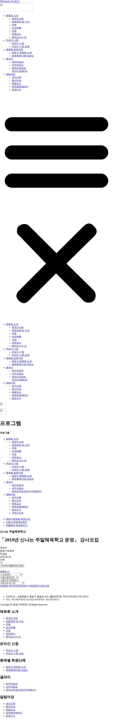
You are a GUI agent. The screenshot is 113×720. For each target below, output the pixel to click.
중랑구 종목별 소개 (22, 52)
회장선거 (16, 89)
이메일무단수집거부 (38, 586)
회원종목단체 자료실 (23, 56)
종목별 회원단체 (14, 49)
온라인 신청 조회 (20, 46)
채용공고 (16, 83)
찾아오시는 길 (19, 37)
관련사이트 (18, 513)
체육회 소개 (12, 15)
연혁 (14, 25)
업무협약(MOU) (20, 86)
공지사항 (16, 77)
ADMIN (4, 586)
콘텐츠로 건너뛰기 (9, 1)
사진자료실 (18, 65)
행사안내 (16, 80)
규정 (14, 31)
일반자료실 (18, 62)
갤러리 (9, 59)
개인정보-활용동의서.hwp (12, 566)
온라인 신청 (12, 40)
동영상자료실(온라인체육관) (26, 491)
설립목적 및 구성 (20, 22)
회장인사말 (18, 18)
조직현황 (16, 28)
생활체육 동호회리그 (17, 525)
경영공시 (16, 34)
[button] (56, 207)
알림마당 (10, 74)
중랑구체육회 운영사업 (18, 519)
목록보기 (4, 571)
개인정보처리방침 (18, 586)
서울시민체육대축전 (16, 522)
